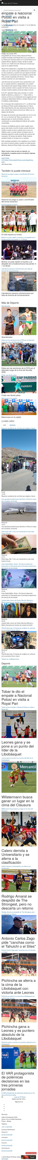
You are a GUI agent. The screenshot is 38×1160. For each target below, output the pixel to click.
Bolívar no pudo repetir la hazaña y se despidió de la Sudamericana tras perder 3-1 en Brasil (18, 238)
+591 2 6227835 (7, 1127)
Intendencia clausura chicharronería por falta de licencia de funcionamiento (17, 270)
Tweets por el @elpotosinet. (10, 659)
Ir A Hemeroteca (19, 47)
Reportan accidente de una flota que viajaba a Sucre (18, 428)
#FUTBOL (10, 160)
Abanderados (6, 306)
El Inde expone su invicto (10, 205)
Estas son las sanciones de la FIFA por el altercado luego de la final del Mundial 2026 (18, 341)
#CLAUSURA (24, 160)
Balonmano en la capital (9, 398)
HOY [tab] (4, 425)
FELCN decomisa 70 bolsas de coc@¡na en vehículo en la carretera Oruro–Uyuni (18, 629)
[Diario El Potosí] (9, 3)
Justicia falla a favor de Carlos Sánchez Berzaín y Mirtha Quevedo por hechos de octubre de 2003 (17, 601)
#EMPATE (16, 160)
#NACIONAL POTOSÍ (6, 159)
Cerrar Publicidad (31, 1153)
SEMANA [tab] (12, 425)
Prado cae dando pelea (9, 375)
